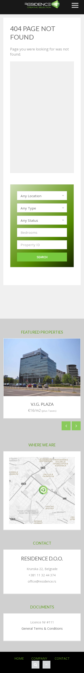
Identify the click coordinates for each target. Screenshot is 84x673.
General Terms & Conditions (42, 628)
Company (39, 658)
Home (19, 658)
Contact (62, 658)
